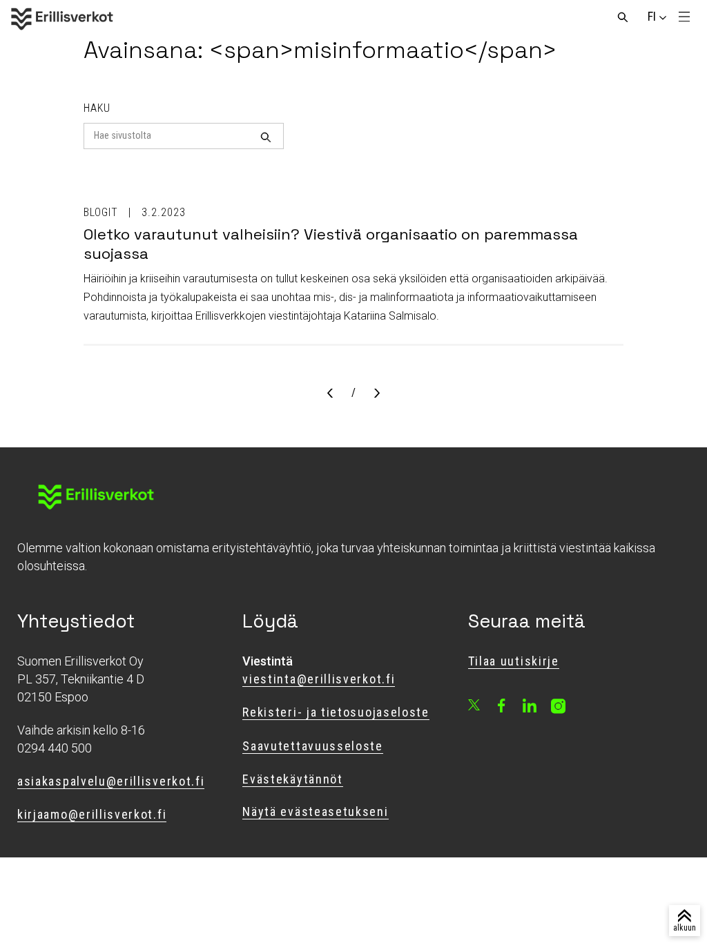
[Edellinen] (330, 394)
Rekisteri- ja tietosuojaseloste (335, 712)
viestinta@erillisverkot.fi (318, 679)
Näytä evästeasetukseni (315, 811)
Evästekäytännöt (292, 779)
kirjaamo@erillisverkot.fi (91, 814)
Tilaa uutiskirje (513, 661)
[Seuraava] (376, 394)
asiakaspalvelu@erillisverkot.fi (110, 781)
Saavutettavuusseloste (312, 746)
